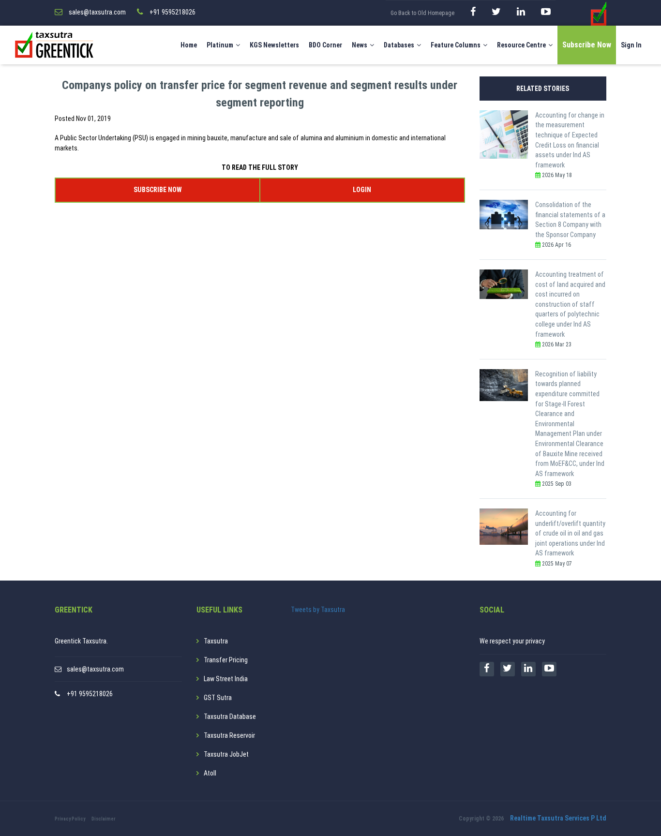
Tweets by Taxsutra (318, 609)
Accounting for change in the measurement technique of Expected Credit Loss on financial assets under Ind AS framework (569, 140)
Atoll (210, 773)
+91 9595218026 (90, 694)
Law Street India (226, 679)
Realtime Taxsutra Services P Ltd (558, 818)
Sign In (631, 45)
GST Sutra (218, 698)
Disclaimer (103, 818)
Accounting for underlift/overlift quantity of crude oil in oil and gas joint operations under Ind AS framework (570, 533)
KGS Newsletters (274, 45)
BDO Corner (325, 45)
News (359, 45)
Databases (399, 45)
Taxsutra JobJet (226, 754)
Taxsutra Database (230, 716)
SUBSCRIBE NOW (157, 190)
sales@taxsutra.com (95, 669)
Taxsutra (216, 641)
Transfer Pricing (226, 660)
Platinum (220, 45)
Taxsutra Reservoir (229, 735)
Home (188, 45)
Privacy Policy (70, 818)
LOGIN (362, 190)
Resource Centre (521, 45)
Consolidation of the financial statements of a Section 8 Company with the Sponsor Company (570, 220)
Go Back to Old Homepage (422, 13)
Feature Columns (456, 45)
